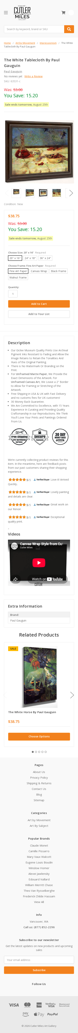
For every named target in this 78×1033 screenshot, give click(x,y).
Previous (7, 193)
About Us (39, 772)
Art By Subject (39, 826)
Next (71, 193)
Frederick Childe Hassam (39, 896)
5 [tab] (46, 752)
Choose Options (39, 736)
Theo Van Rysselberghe (39, 890)
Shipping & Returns (39, 783)
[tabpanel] (39, 694)
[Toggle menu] (6, 12)
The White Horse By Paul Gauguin (32, 712)
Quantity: (13, 287)
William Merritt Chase (39, 885)
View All (39, 902)
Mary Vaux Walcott (39, 857)
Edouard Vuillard (39, 879)
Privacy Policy (39, 777)
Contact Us (39, 789)
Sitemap (39, 800)
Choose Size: (27, 252)
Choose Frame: (32, 265)
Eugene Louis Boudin (39, 862)
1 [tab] (33, 752)
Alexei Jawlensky (39, 874)
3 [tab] (39, 752)
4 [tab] (42, 752)
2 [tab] (36, 752)
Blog (39, 794)
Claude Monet (39, 845)
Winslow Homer (39, 868)
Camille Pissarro (39, 851)
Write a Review (33, 76)
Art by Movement (39, 820)
